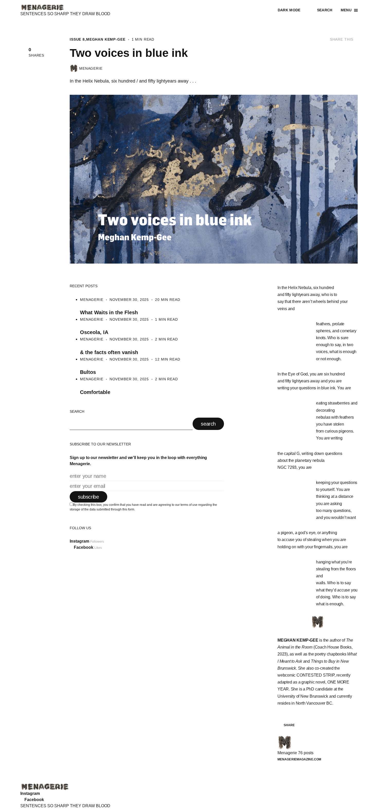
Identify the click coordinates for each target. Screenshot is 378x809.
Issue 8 (77, 39)
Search (77, 412)
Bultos (88, 372)
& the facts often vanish (109, 352)
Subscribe (88, 497)
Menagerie (91, 68)
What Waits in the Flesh (109, 312)
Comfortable (95, 392)
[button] (293, 10)
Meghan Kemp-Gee (105, 39)
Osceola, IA (94, 332)
